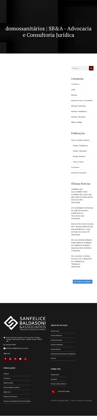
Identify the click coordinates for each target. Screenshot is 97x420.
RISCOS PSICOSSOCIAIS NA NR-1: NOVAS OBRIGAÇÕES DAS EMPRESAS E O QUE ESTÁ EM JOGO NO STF (82, 228)
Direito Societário (56, 340)
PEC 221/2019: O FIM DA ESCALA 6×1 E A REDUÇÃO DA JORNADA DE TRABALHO (81, 260)
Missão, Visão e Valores (58, 384)
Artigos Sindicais (79, 156)
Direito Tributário (56, 335)
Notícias (8, 71)
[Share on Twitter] (10, 121)
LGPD (73, 90)
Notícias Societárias (78, 106)
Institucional (55, 375)
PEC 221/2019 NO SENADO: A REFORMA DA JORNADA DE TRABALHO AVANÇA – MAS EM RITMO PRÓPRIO (82, 244)
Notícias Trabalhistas (27, 71)
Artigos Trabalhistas (80, 146)
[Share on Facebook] (5, 121)
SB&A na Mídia (76, 122)
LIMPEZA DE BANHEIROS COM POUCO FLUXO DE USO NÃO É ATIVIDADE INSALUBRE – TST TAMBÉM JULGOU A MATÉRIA (31, 90)
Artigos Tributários (80, 151)
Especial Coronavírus (79, 173)
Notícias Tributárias (78, 117)
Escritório (54, 379)
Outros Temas (78, 162)
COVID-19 (75, 84)
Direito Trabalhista (57, 344)
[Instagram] (15, 359)
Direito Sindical (56, 349)
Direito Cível (55, 331)
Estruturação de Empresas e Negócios (63, 354)
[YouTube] (20, 359)
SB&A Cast (7, 392)
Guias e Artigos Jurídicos (80, 140)
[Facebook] (5, 359)
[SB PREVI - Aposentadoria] (25, 359)
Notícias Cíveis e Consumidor (82, 100)
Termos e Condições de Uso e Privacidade (17, 401)
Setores (53, 358)
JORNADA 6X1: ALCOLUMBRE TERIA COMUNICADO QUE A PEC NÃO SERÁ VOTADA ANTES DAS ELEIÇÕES (82, 194)
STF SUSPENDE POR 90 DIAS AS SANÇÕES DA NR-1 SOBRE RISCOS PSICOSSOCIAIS (82, 212)
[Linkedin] (10, 359)
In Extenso (75, 167)
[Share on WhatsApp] (19, 121)
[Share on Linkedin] (15, 121)
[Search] (91, 68)
